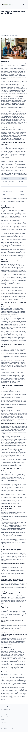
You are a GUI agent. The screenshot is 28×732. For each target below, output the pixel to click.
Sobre (2, 719)
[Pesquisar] (23, 4)
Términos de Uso (5, 716)
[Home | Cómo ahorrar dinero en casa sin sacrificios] (7, 4)
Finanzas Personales (5, 35)
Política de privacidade (6, 714)
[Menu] (26, 4)
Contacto (3, 722)
